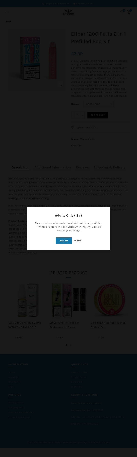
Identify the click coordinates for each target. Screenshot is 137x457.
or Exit (77, 240)
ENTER (64, 240)
